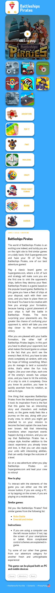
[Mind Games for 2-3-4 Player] (12, 68)
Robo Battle (19, 516)
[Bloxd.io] (27, 68)
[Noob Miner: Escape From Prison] (12, 83)
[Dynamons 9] (42, 83)
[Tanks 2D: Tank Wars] (27, 98)
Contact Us (31, 586)
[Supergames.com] (8, 12)
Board (33, 576)
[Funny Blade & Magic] (27, 83)
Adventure (25, 233)
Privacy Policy (42, 586)
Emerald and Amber (23, 519)
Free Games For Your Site (16, 586)
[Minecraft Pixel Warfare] (12, 98)
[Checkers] (42, 68)
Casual (16, 233)
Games (10, 233)
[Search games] (15, 12)
